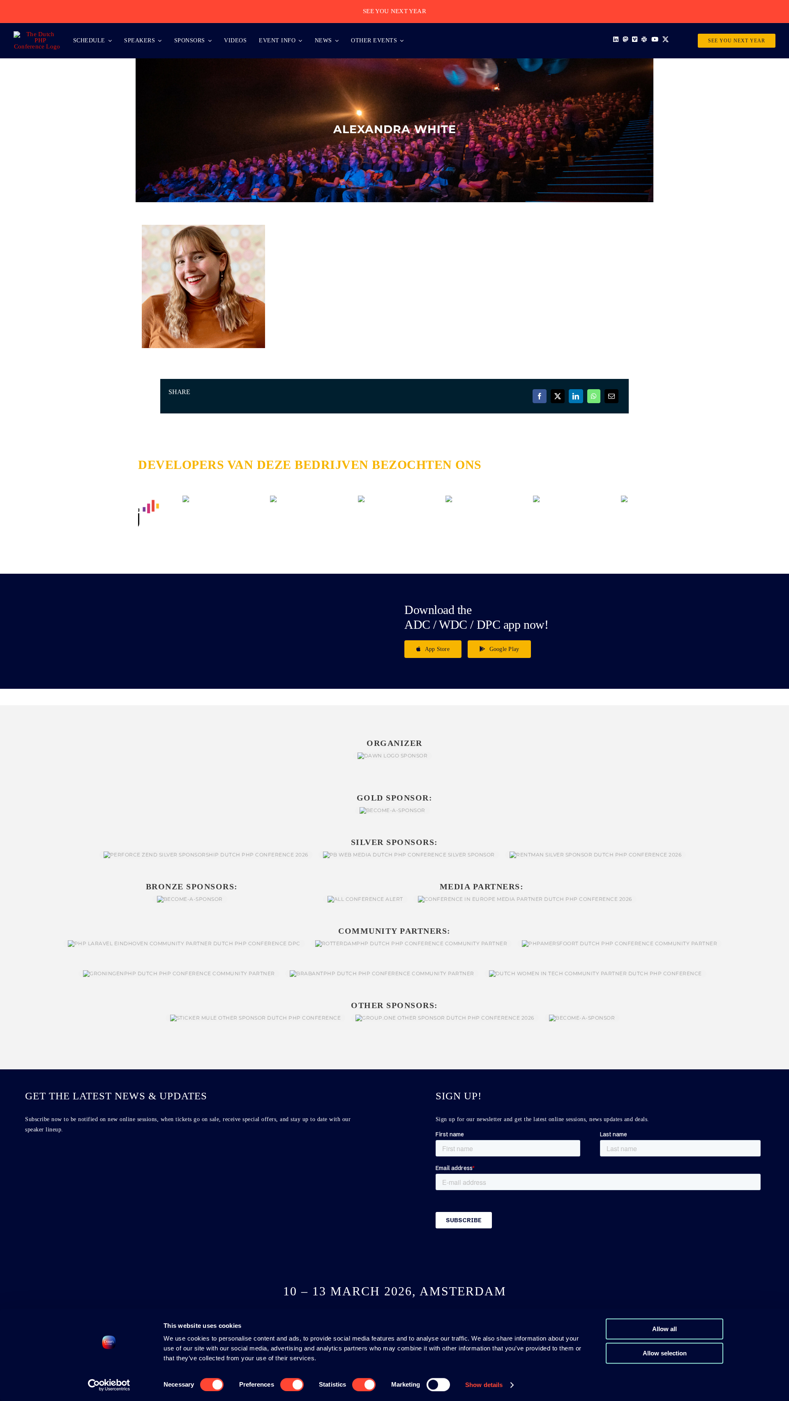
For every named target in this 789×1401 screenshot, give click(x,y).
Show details (484, 1384)
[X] (558, 396)
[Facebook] (540, 396)
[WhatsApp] (593, 396)
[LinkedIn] (576, 396)
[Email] (611, 396)
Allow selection (665, 1353)
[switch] (292, 1384)
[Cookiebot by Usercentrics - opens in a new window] (109, 1385)
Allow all (664, 1328)
